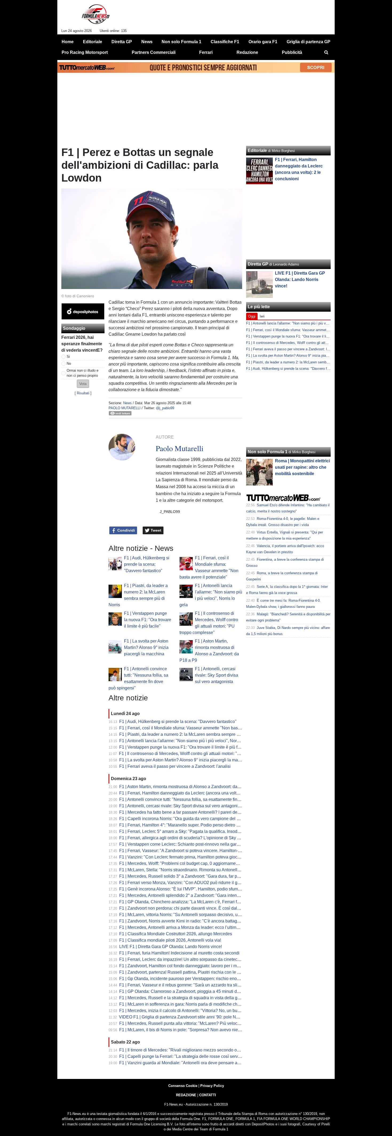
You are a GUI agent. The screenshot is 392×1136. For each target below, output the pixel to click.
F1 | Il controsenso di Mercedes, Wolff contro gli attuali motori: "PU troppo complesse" (199, 753)
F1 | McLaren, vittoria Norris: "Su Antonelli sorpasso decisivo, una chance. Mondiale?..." (201, 914)
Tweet (155, 530)
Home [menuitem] (68, 41)
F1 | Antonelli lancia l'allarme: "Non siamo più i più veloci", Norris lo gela (187, 740)
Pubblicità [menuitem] (292, 52)
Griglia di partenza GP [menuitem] (308, 41)
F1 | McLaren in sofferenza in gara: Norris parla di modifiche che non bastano (191, 1004)
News (127, 403)
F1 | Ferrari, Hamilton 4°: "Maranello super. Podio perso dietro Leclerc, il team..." (194, 825)
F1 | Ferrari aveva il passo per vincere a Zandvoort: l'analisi (175, 766)
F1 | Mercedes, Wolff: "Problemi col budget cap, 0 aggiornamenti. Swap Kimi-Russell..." (201, 863)
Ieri (262, 316)
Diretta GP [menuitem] (121, 41)
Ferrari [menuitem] (206, 52)
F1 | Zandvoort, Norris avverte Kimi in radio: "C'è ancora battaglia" (181, 921)
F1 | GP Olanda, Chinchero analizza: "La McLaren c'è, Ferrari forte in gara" (189, 902)
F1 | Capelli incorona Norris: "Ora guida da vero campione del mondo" (185, 818)
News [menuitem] (147, 41)
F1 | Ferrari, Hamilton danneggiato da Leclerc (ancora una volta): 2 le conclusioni (195, 793)
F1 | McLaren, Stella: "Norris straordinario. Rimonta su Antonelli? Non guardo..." (194, 870)
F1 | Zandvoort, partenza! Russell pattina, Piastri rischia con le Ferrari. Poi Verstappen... (201, 972)
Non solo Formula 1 (267, 451)
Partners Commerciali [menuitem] (153, 52)
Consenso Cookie (182, 1086)
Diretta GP (258, 264)
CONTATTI (207, 1095)
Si (68, 357)
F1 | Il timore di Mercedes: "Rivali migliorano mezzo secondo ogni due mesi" (191, 1050)
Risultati (83, 393)
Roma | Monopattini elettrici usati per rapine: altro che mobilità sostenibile (302, 467)
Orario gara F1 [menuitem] (263, 41)
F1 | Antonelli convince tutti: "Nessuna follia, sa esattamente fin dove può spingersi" (197, 799)
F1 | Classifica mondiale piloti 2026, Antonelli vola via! (170, 940)
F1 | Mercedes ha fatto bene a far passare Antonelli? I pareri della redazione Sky (194, 812)
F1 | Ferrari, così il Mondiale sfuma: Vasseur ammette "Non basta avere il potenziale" (199, 728)
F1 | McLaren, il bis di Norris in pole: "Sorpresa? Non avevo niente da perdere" (193, 1029)
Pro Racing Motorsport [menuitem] (85, 52)
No (69, 364)
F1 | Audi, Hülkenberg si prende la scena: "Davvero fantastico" (146, 564)
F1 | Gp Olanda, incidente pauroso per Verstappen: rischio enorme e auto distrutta (196, 978)
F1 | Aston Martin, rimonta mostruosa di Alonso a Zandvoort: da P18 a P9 (187, 786)
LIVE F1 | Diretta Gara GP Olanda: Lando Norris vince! (170, 946)
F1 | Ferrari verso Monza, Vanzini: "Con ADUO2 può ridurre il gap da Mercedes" (194, 882)
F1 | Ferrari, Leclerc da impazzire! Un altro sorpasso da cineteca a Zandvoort (191, 959)
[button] (83, 384)
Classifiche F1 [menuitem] (225, 41)
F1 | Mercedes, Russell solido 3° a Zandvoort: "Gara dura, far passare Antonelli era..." (199, 876)
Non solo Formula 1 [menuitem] (181, 41)
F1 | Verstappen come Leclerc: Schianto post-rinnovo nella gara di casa (186, 844)
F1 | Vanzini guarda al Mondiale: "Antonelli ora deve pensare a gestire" (186, 1063)
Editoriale (257, 150)
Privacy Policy (212, 1086)
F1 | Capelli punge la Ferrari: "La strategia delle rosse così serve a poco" (187, 1056)
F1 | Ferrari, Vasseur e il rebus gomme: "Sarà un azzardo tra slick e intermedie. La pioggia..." (206, 985)
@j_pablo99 (165, 408)
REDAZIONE (186, 1095)
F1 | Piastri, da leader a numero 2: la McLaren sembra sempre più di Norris (189, 734)
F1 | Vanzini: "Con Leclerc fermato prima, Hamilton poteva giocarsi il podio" (190, 857)
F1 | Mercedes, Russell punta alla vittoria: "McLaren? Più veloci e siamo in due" (194, 1023)
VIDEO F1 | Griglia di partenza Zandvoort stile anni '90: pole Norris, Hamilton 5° (194, 1017)
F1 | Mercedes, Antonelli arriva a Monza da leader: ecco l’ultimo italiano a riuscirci (196, 927)
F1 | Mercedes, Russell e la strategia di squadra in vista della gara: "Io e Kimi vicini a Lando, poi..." (211, 997)
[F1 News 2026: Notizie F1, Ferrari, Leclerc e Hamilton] (95, 16)
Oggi (251, 316)
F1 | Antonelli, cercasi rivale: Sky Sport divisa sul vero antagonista (216, 675)
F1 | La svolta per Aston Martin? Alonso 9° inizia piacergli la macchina (146, 647)
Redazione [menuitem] (247, 52)
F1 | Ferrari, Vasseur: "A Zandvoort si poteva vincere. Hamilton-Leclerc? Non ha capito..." (202, 850)
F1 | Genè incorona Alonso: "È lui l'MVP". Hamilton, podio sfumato (181, 889)
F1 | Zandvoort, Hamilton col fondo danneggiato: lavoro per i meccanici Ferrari (192, 966)
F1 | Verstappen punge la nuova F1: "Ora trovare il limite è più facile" (147, 619)
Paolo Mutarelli (125, 408)
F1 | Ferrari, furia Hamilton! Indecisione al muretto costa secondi (179, 953)
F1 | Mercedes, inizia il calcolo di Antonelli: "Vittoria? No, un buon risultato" (189, 1010)
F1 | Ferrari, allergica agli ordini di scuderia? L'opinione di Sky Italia (182, 838)
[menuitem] (326, 52)
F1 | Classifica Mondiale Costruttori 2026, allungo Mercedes (175, 934)
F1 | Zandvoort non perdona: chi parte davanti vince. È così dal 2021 (183, 908)
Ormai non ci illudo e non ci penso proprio (82, 373)
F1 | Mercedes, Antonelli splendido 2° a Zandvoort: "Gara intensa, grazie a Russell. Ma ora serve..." (212, 895)
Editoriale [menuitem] (92, 41)
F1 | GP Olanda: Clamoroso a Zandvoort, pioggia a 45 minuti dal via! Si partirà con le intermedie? (210, 991)
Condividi (125, 530)
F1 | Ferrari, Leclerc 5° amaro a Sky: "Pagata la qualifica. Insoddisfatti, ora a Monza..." (199, 831)
